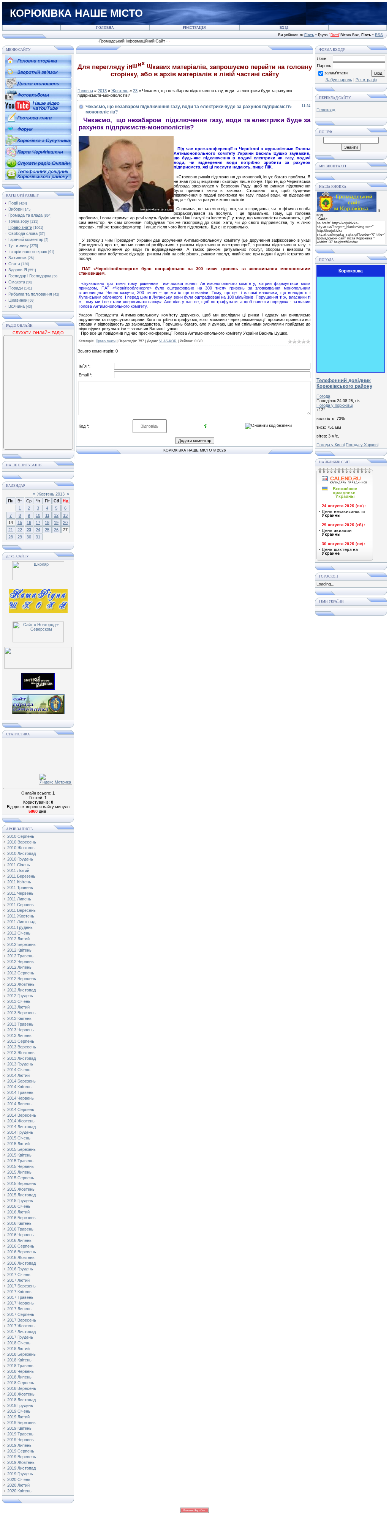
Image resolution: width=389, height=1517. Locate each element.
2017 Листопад (21, 1331)
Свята (14, 263)
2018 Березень (21, 1354)
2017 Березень (21, 1286)
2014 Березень (21, 1081)
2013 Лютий (18, 1007)
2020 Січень (18, 1479)
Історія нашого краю (27, 251)
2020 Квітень (19, 1491)
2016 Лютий (18, 1212)
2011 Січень (18, 864)
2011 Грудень (20, 927)
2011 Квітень (19, 882)
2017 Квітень (19, 1291)
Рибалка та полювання (30, 294)
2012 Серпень (20, 973)
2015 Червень (20, 1166)
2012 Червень (20, 961)
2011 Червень (20, 893)
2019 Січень (18, 1411)
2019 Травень (20, 1434)
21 (10, 529)
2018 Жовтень (21, 1394)
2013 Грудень (20, 1064)
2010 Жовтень (21, 847)
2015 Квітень (19, 1155)
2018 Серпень (20, 1382)
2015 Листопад (21, 1195)
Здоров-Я (17, 270)
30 (29, 537)
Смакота (16, 282)
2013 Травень (20, 1024)
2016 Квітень (19, 1223)
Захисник (17, 257)
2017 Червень (20, 1303)
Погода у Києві (330, 444)
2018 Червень (20, 1371)
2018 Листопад (21, 1399)
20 (65, 522)
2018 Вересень (21, 1388)
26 (56, 529)
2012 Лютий (18, 938)
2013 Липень (19, 1035)
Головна (85, 90)
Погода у (334, 405)
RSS (379, 35)
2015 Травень (20, 1160)
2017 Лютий (18, 1280)
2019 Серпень (20, 1451)
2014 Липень (19, 1104)
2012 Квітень (19, 950)
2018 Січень (18, 1343)
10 (38, 515)
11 (47, 515)
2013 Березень (21, 1012)
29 (19, 537)
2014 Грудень (20, 1132)
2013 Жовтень (21, 1052)
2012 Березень (21, 944)
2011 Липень (19, 899)
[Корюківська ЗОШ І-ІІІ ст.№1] (38, 600)
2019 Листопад (21, 1468)
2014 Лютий (18, 1075)
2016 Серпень (20, 1246)
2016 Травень (20, 1229)
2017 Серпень (20, 1314)
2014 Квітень (19, 1086)
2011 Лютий (18, 870)
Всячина (16, 306)
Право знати (20, 227)
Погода (323, 396)
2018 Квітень (19, 1360)
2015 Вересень (21, 1183)
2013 (102, 90)
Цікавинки (17, 300)
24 (38, 529)
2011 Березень (21, 876)
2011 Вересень (21, 910)
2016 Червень (20, 1234)
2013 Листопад (21, 1058)
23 (29, 529)
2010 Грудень (20, 859)
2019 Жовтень (21, 1462)
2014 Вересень (21, 1115)
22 (19, 529)
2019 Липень (19, 1445)
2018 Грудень (20, 1405)
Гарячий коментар (25, 239)
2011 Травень (20, 887)
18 (47, 522)
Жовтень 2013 (51, 494)
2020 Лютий (18, 1485)
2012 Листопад (21, 990)
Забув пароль (339, 79)
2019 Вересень (21, 1456)
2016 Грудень (20, 1269)
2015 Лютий (18, 1143)
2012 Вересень (21, 978)
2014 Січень (18, 1069)
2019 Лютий (18, 1417)
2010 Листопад (21, 853)
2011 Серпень (20, 904)
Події (13, 203)
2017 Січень (18, 1274)
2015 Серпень (20, 1178)
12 (56, 515)
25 (47, 529)
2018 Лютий (18, 1348)
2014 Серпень (20, 1109)
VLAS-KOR (168, 341)
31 (38, 537)
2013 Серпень (20, 1041)
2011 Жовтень (20, 916)
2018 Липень (19, 1377)
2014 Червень (20, 1098)
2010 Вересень (21, 842)
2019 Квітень (19, 1428)
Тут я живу (18, 245)
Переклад (325, 109)
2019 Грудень (20, 1473)
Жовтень (119, 90)
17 (38, 522)
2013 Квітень (19, 1018)
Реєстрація (366, 79)
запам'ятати (336, 73)
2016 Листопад (21, 1263)
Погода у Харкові (362, 444)
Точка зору (18, 221)
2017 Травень (20, 1297)
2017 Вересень (21, 1320)
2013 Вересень (21, 1047)
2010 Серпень (20, 836)
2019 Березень (21, 1422)
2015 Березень (21, 1149)
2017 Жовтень (21, 1325)
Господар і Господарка (29, 276)
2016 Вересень (21, 1251)
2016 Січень (18, 1206)
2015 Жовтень (21, 1189)
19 (56, 522)
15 (19, 522)
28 (10, 537)
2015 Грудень (20, 1200)
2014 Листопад (21, 1126)
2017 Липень (19, 1308)
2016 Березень (21, 1217)
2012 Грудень (20, 995)
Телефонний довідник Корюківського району (344, 383)
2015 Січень (18, 1138)
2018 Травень (20, 1365)
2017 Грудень (20, 1337)
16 (29, 522)
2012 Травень (20, 956)
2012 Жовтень (21, 984)
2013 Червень (20, 1030)
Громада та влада (25, 215)
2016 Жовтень (21, 1257)
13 (65, 515)
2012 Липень (19, 967)
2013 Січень (18, 1001)
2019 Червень (20, 1439)
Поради (15, 288)
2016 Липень (19, 1240)
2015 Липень (19, 1172)
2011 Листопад (21, 921)
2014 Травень (20, 1092)
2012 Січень (18, 933)
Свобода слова (23, 233)
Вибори (15, 209)
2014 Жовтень (21, 1121)
